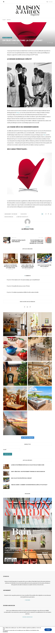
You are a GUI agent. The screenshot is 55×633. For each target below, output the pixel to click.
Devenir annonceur (27, 617)
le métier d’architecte (22, 216)
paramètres (5, 631)
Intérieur (9, 19)
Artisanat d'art (7, 37)
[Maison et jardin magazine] (27, 10)
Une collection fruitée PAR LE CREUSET (44, 265)
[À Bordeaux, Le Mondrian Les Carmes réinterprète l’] (15, 398)
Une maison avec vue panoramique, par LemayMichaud (26, 279)
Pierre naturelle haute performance (18, 240)
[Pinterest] (50, 43)
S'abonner (27, 600)
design (17, 112)
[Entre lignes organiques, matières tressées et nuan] (40, 349)
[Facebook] (48, 43)
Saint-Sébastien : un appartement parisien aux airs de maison (27, 266)
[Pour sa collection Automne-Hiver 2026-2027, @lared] (40, 324)
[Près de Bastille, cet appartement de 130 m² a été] (15, 324)
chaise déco (23, 214)
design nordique (9, 216)
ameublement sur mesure (11, 214)
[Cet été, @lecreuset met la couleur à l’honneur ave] (15, 349)
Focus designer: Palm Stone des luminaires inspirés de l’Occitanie (36, 241)
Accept (48, 629)
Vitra (44, 134)
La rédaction (7, 43)
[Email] (52, 43)
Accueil (4, 19)
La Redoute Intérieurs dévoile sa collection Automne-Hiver (10, 266)
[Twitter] (2, 58)
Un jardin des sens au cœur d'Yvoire (21, 286)
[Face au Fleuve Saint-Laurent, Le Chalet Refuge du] (15, 423)
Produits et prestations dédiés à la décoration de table (25, 292)
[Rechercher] (47, 1)
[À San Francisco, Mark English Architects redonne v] (15, 374)
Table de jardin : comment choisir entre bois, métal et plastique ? (29, 484)
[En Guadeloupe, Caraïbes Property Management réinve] (40, 398)
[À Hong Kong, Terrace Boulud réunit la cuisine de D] (40, 374)
